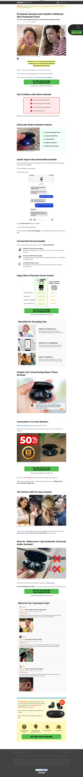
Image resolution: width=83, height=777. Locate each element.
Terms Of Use (62, 752)
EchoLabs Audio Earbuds (45, 77)
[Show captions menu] (38, 150)
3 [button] (58, 24)
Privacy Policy (68, 752)
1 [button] (25, 24)
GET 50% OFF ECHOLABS (41, 82)
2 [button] (41, 24)
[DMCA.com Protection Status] (41, 773)
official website (50, 583)
